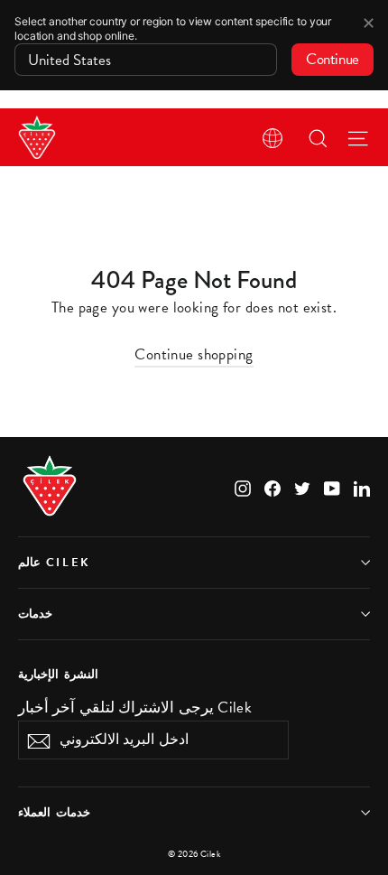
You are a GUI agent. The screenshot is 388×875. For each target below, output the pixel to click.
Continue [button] (332, 59)
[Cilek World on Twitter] (302, 486)
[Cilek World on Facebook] (272, 486)
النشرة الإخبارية (58, 674)
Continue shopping (193, 354)
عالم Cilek (54, 563)
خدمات (35, 614)
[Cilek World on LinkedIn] (362, 486)
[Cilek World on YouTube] (332, 486)
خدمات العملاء (54, 813)
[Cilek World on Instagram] (243, 486)
